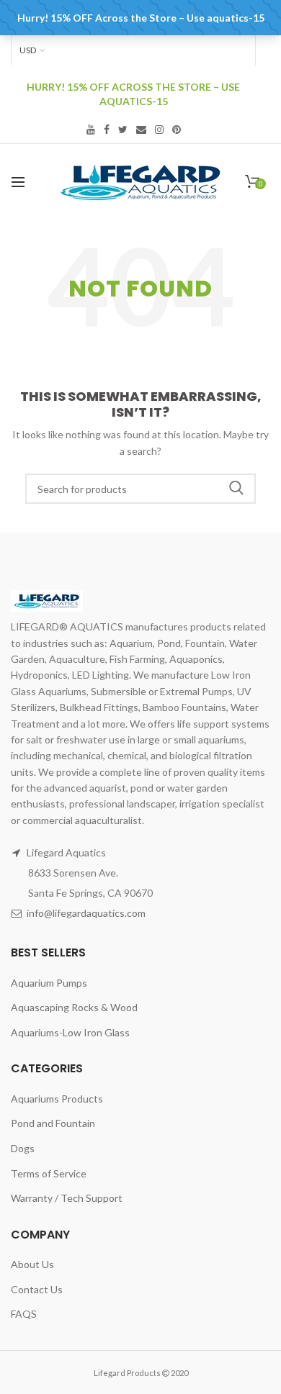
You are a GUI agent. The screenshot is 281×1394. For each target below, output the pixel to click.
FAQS (24, 1314)
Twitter (123, 129)
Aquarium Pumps (49, 983)
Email (141, 129)
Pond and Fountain (53, 1123)
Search (236, 489)
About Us (32, 1264)
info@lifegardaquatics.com (86, 913)
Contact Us (37, 1289)
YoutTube (90, 129)
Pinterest (176, 129)
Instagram (159, 129)
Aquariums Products (57, 1098)
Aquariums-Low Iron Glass (70, 1032)
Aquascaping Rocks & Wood (74, 1007)
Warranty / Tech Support (66, 1198)
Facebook (106, 129)
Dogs (23, 1148)
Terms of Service (48, 1173)
